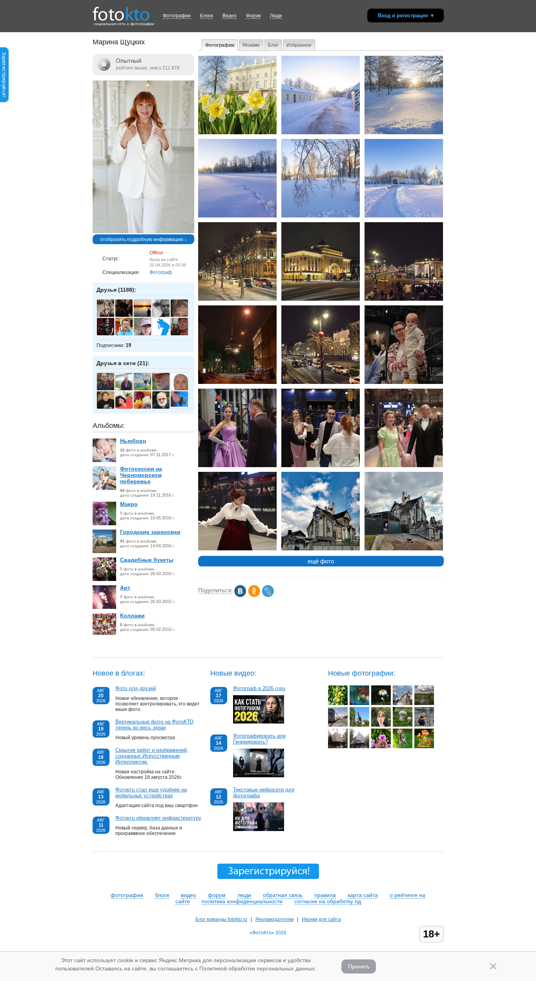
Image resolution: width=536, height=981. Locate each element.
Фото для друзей (135, 688)
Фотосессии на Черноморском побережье (141, 475)
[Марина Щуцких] (143, 231)
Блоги (206, 15)
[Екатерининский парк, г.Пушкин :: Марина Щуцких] (237, 132)
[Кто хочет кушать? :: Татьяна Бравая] (424, 725)
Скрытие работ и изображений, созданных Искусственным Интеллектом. (151, 756)
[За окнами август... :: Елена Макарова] (359, 703)
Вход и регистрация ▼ (406, 15)
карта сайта (363, 895)
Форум (253, 15)
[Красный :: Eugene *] (338, 725)
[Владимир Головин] (109, 334)
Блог (273, 45)
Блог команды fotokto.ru (221, 919)
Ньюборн (133, 441)
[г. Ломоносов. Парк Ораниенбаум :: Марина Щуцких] (320, 132)
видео (188, 895)
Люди (276, 15)
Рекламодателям (274, 919)
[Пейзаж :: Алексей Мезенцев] (424, 703)
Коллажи (132, 615)
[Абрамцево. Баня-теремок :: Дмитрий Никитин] (338, 746)
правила (325, 895)
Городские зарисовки (150, 532)
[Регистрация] (4, 101)
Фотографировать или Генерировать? (259, 739)
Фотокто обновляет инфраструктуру (158, 818)
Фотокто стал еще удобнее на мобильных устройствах (151, 792)
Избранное (299, 45)
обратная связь (283, 895)
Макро (129, 504)
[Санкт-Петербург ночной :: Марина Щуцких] (237, 299)
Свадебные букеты (146, 560)
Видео (229, 15)
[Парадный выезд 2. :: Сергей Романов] (402, 703)
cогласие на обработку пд (327, 901)
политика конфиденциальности (242, 901)
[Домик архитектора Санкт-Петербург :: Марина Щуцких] (320, 549)
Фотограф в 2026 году (259, 688)
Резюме (251, 45)
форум (217, 895)
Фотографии (177, 15)
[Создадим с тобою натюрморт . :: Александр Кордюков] (381, 703)
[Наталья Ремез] (128, 316)
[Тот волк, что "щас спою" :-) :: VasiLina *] (402, 746)
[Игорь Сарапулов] (146, 389)
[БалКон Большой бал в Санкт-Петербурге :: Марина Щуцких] (404, 382)
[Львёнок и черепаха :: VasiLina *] (424, 746)
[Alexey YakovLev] (183, 405)
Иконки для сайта (321, 919)
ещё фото (321, 561)
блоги (162, 895)
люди (244, 895)
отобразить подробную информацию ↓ (143, 239)
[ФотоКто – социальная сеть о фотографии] (121, 11)
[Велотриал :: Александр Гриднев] (359, 725)
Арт (125, 588)
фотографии (127, 895)
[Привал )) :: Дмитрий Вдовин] (381, 725)
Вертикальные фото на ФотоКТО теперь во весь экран (154, 725)
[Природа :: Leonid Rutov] (338, 703)
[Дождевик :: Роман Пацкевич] (402, 725)
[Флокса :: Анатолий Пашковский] (381, 746)
